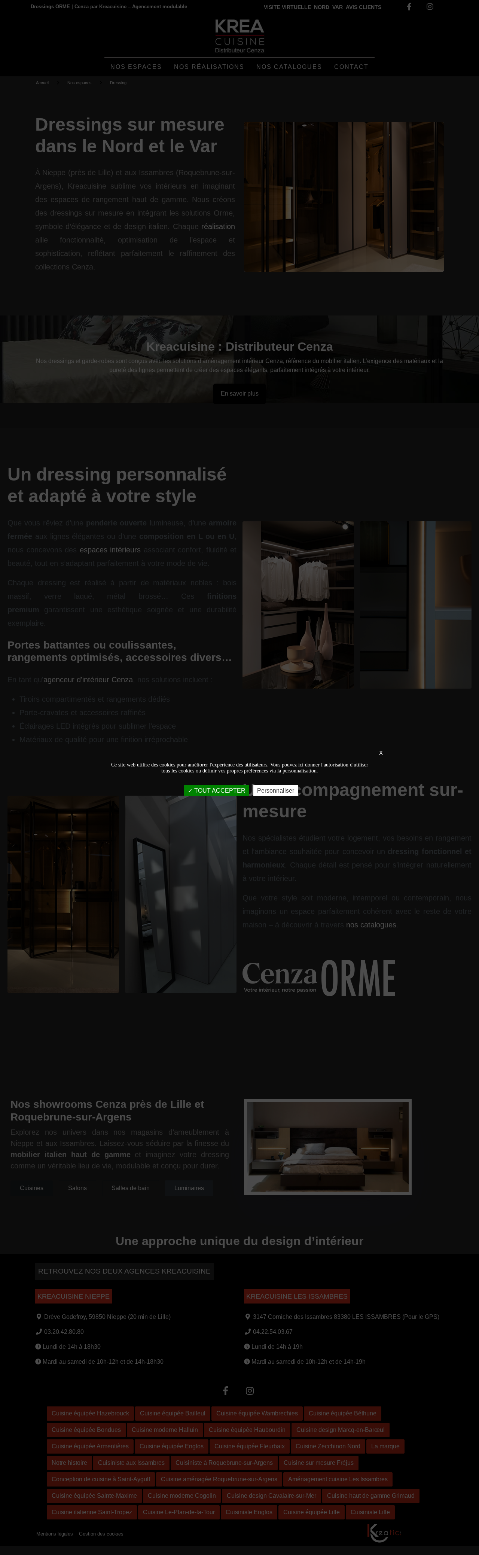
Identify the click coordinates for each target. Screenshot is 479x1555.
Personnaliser (275, 790)
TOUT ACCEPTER (219, 790)
